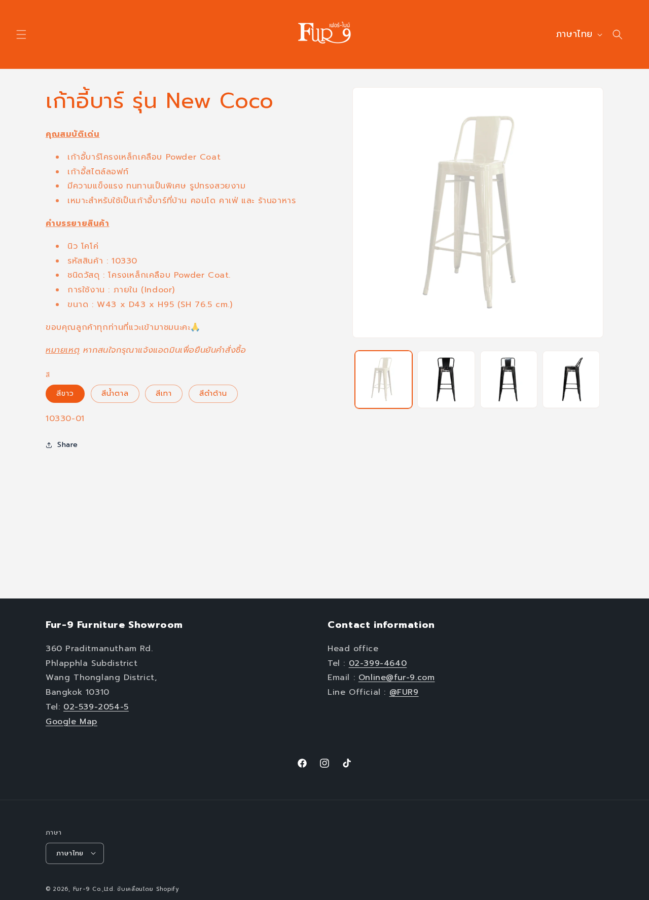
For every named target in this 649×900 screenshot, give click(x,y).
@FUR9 (404, 692)
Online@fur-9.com (396, 677)
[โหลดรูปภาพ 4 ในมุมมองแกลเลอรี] (508, 379)
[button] (21, 34)
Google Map (71, 721)
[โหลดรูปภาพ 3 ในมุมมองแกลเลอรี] (446, 379)
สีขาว (65, 393)
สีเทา (164, 393)
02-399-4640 (378, 663)
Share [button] (67, 444)
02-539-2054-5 (96, 706)
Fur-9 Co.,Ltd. (94, 888)
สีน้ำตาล (115, 393)
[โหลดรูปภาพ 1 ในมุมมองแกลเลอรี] (383, 379)
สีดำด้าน (213, 393)
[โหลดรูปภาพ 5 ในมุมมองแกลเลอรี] (571, 379)
